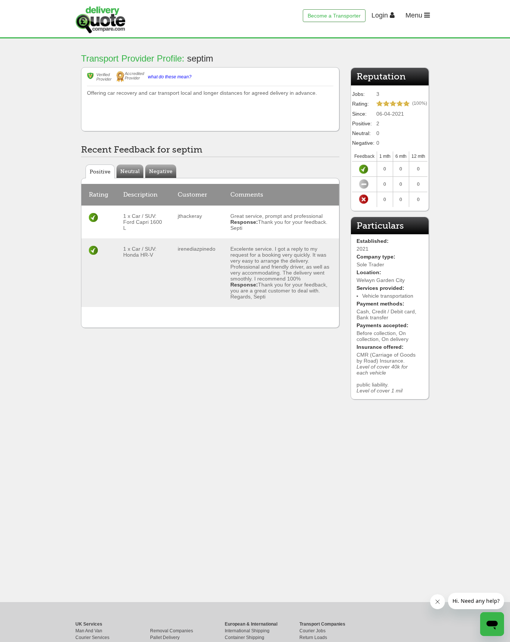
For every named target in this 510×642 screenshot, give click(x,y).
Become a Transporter (334, 16)
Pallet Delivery (165, 637)
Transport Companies (322, 624)
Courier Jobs (312, 630)
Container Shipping (244, 637)
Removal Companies (171, 630)
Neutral (130, 171)
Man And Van (88, 630)
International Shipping (247, 630)
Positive (100, 172)
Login (380, 15)
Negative (160, 171)
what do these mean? (170, 76)
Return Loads (313, 637)
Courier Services (92, 637)
